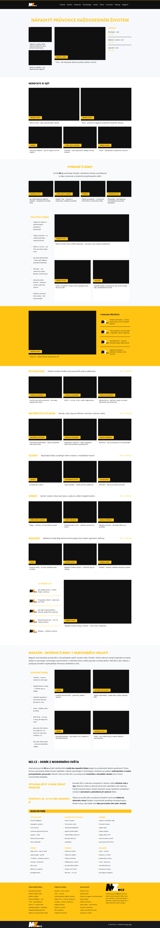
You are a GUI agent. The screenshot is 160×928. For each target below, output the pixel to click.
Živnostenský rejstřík (35, 891)
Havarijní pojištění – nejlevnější (38, 907)
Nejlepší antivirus (59, 904)
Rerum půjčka (84, 899)
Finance (62, 5)
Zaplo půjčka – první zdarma (88, 904)
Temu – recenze (59, 894)
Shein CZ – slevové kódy (36, 904)
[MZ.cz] (33, 4)
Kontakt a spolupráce (86, 907)
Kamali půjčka (84, 894)
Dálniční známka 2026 (35, 894)
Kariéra (69, 5)
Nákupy (117, 5)
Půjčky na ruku (84, 891)
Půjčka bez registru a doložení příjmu (91, 896)
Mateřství (77, 5)
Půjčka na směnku (59, 907)
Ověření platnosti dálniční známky (64, 896)
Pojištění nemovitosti (60, 913)
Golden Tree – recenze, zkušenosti (64, 899)
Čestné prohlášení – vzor (36, 899)
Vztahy (95, 5)
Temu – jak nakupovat (35, 902)
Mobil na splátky (33, 896)
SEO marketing (58, 910)
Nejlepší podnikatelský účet (37, 910)
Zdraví (102, 5)
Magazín (125, 5)
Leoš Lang (128, 924)
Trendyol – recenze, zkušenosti (63, 902)
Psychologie (87, 5)
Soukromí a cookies (86, 913)
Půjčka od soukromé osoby (88, 910)
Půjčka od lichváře (85, 902)
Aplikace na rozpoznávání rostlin (38, 913)
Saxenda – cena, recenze (61, 891)
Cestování (109, 5)
